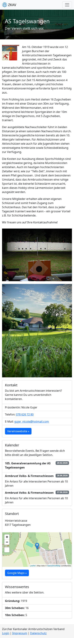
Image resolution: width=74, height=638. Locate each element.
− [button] (7, 542)
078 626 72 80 (25, 414)
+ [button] (7, 537)
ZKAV (11, 4)
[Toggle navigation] (67, 4)
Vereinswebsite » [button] (18, 431)
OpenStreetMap (53, 565)
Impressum (19, 633)
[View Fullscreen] (6, 549)
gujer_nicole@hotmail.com (31, 421)
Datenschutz (38, 633)
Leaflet (32, 565)
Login (5, 633)
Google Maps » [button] (17, 573)
